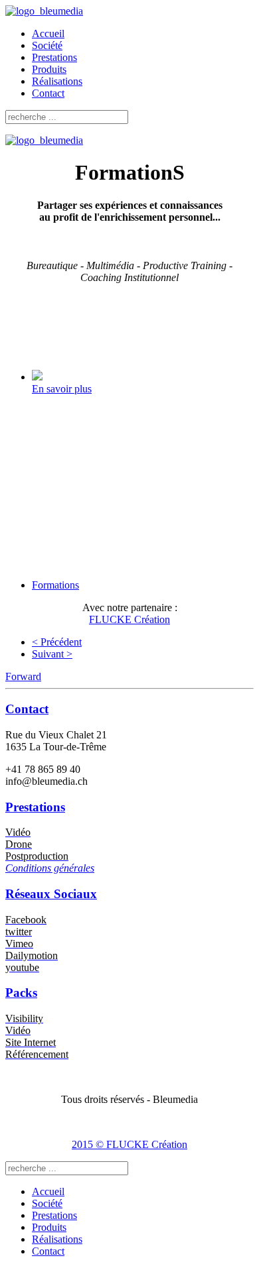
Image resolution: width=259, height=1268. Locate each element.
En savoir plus (62, 388)
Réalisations (57, 81)
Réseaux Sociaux (51, 894)
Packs (21, 993)
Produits (49, 69)
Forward (23, 676)
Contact (48, 93)
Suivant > (52, 654)
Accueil (48, 33)
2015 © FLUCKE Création (129, 1144)
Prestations (54, 57)
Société (47, 45)
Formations (55, 585)
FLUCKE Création (129, 619)
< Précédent (57, 642)
